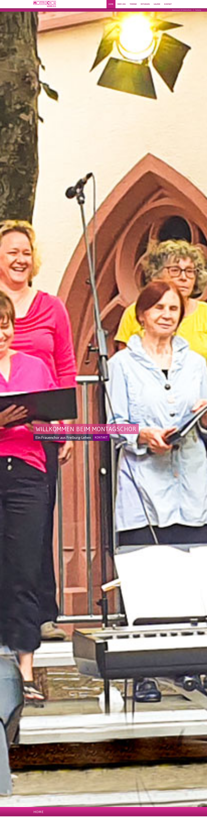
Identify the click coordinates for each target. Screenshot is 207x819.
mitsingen (145, 4)
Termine (133, 4)
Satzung (198, 10)
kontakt (168, 4)
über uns (121, 4)
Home (111, 4)
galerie (157, 4)
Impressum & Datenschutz (181, 10)
